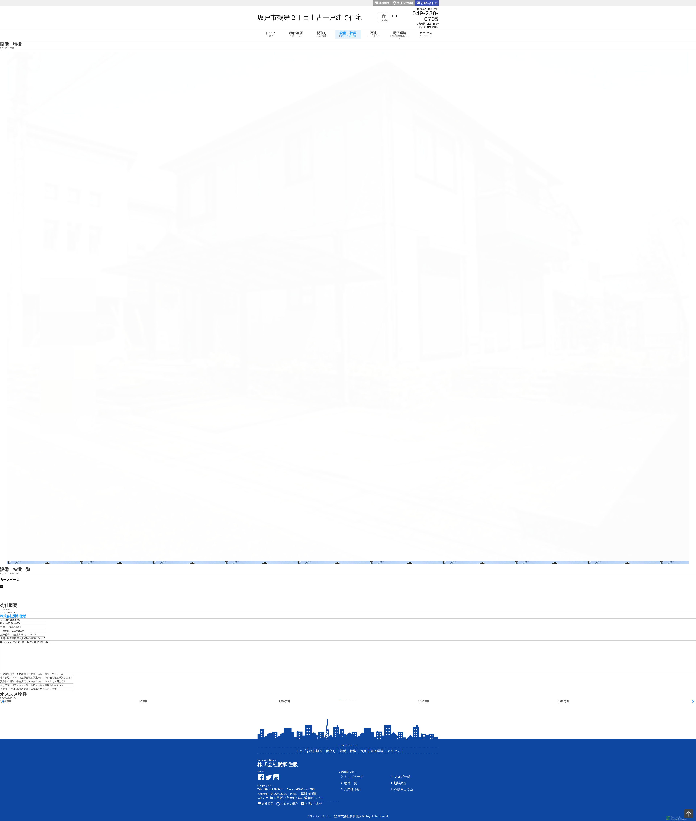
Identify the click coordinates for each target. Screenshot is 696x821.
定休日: (422, 26)
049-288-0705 (274, 789)
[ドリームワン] (676, 819)
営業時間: (421, 23)
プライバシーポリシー (319, 816)
